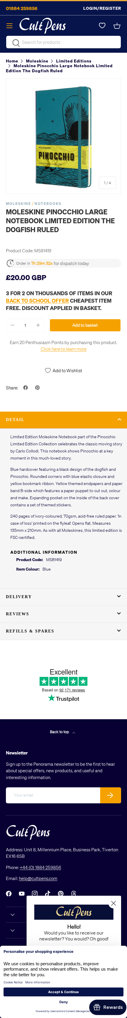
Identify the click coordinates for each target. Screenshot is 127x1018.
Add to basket (85, 324)
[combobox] (63, 42)
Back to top (60, 731)
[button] (117, 25)
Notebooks (48, 203)
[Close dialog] (113, 903)
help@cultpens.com (38, 878)
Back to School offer (37, 300)
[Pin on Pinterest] (38, 388)
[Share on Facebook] (26, 388)
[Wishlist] (102, 26)
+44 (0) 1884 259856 (40, 867)
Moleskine (18, 203)
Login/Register (102, 8)
